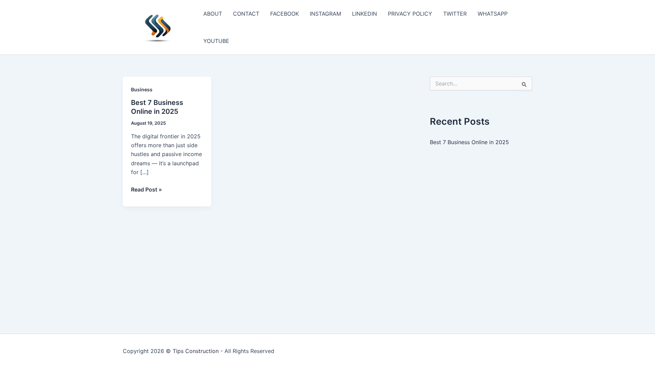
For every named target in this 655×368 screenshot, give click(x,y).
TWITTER (455, 13)
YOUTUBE (216, 40)
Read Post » (146, 190)
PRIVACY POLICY (410, 13)
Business (141, 89)
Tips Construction (196, 351)
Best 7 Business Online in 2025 (469, 142)
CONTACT (246, 13)
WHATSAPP (493, 13)
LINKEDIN (364, 13)
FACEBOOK (284, 13)
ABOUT (212, 13)
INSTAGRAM (325, 13)
